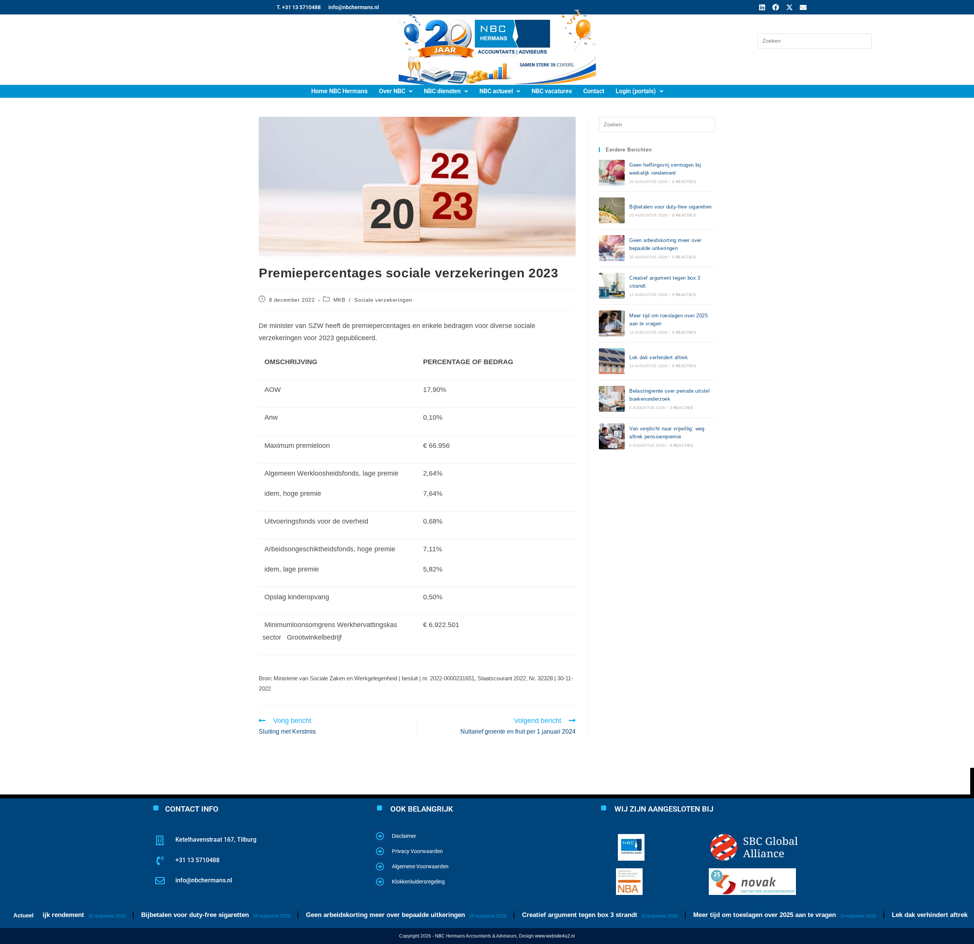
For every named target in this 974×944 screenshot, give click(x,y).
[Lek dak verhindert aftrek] (612, 361)
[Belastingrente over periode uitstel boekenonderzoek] (612, 399)
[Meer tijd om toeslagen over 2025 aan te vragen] (612, 323)
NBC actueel (496, 91)
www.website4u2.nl (555, 936)
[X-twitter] (789, 7)
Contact (593, 91)
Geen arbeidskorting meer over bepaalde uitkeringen (356, 915)
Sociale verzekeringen (383, 300)
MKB (339, 300)
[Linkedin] (762, 7)
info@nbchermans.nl (203, 880)
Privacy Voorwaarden (417, 851)
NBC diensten (442, 91)
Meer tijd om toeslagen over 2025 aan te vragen (736, 915)
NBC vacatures (552, 91)
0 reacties (684, 182)
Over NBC (392, 91)
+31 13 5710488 (197, 860)
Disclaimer (404, 836)
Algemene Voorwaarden (420, 866)
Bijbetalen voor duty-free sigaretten (670, 207)
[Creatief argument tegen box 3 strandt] (612, 286)
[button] (395, 91)
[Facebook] (775, 7)
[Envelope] (803, 7)
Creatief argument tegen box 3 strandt (551, 915)
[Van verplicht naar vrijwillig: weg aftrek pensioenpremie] (612, 436)
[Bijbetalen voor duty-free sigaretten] (612, 210)
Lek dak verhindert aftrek (658, 357)
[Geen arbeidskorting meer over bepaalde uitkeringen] (612, 248)
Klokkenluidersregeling (418, 882)
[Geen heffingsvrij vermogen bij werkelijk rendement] (612, 173)
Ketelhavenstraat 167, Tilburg (215, 839)
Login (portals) (636, 91)
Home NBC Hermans (339, 91)
